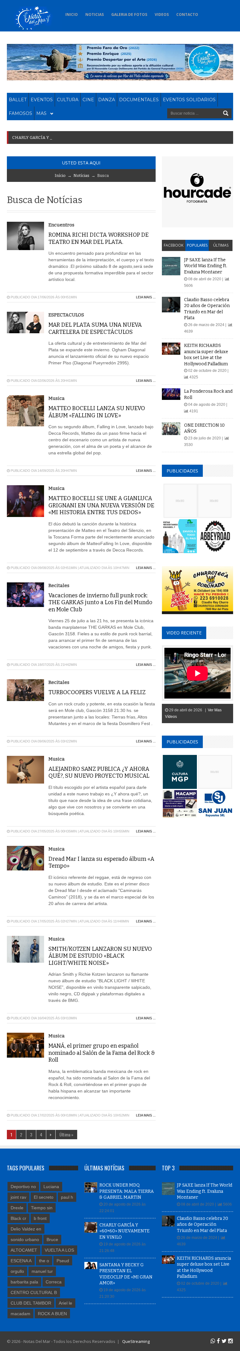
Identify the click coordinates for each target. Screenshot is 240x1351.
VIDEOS (162, 14)
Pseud (63, 1260)
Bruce (52, 1239)
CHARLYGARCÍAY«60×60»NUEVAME (51, 137)
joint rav (18, 1197)
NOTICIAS (94, 14)
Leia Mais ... (146, 297)
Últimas (220, 245)
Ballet (18, 99)
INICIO (71, 14)
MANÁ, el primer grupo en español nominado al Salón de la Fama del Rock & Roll (101, 1052)
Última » (66, 1134)
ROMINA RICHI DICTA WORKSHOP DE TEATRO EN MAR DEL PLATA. (98, 238)
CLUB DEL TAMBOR (31, 1303)
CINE (88, 99)
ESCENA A (21, 1260)
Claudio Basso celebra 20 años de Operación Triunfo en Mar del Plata (202, 1224)
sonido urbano (25, 1239)
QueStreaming (135, 1341)
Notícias (81, 175)
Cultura (67, 99)
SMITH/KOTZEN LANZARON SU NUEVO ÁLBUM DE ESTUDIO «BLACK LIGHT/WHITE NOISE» (100, 956)
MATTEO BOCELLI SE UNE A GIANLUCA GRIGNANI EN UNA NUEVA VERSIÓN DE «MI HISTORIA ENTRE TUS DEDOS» (101, 505)
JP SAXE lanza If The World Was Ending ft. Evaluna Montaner (205, 266)
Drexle (17, 1207)
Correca (54, 1281)
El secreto (43, 1197)
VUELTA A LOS (59, 1250)
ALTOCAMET (24, 1250)
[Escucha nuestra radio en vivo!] (209, 13)
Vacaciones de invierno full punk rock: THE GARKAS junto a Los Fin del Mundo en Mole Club (100, 602)
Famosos (20, 113)
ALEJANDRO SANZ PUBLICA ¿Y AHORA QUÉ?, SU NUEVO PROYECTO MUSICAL (98, 773)
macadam (20, 1313)
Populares (197, 245)
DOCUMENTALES (139, 99)
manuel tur (42, 1271)
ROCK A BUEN (52, 1313)
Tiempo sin (41, 1207)
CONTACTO (187, 14)
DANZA (106, 99)
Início (60, 175)
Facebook (173, 245)
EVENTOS (42, 99)
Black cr (18, 1218)
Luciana (51, 1186)
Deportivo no (23, 1186)
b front (40, 1218)
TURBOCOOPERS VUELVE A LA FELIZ (97, 692)
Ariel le (65, 1303)
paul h (67, 1197)
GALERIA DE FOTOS (129, 14)
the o (44, 1260)
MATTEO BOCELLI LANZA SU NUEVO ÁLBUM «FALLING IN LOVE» (96, 412)
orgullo (17, 1271)
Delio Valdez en (26, 1228)
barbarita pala (24, 1281)
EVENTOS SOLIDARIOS (189, 99)
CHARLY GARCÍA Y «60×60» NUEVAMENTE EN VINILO (124, 1231)
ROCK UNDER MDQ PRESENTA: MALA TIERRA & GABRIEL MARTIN (126, 1191)
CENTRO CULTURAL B (34, 1292)
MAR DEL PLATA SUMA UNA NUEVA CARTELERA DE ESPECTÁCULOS (95, 328)
